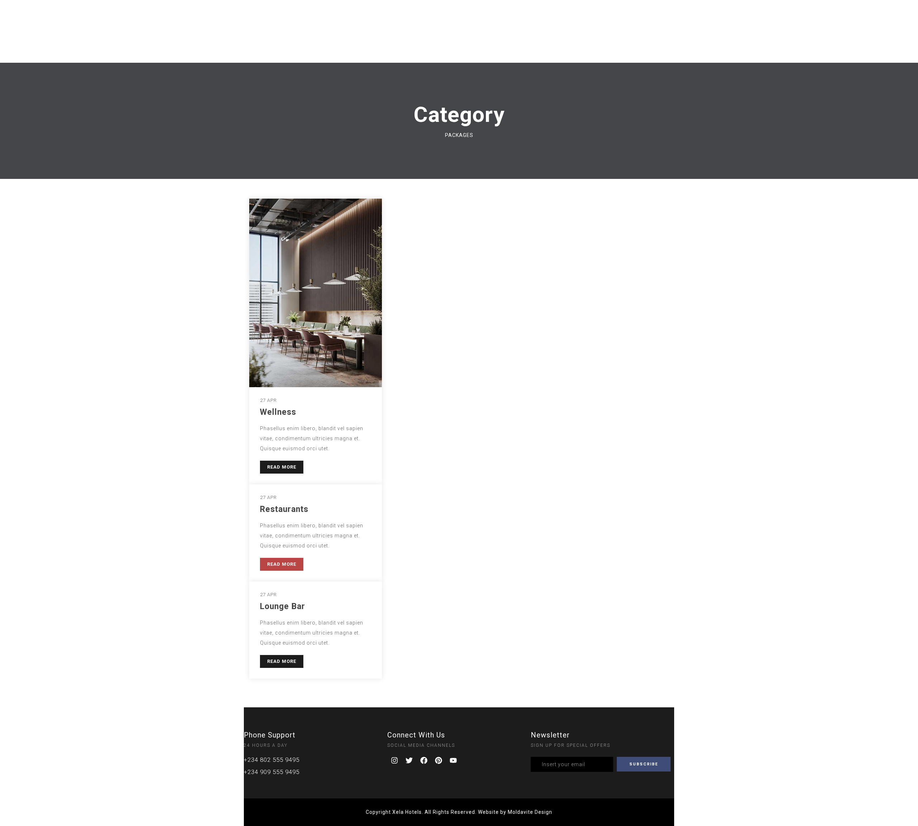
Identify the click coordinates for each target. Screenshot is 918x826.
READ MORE (281, 467)
